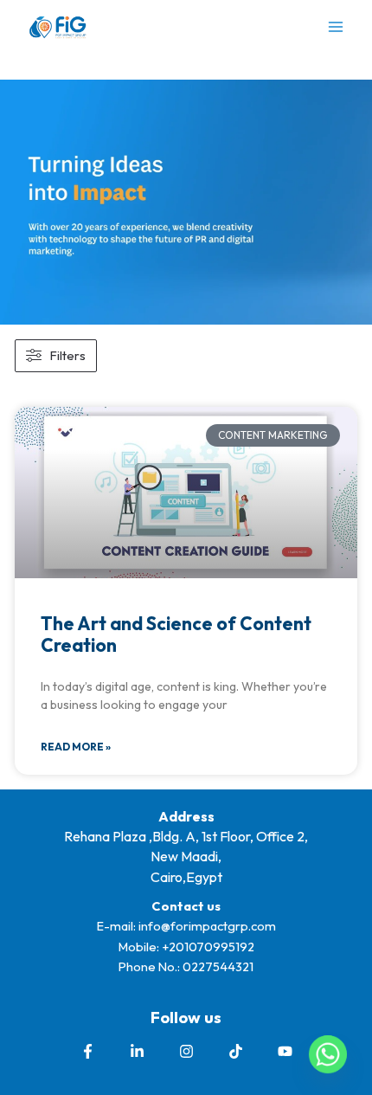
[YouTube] (285, 1051)
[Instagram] (186, 1051)
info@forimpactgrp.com (207, 926)
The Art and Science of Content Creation (176, 634)
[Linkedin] (137, 1051)
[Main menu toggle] (336, 27)
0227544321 (218, 966)
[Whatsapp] (328, 1054)
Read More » (76, 746)
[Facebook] (87, 1051)
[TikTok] (235, 1051)
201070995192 (211, 946)
